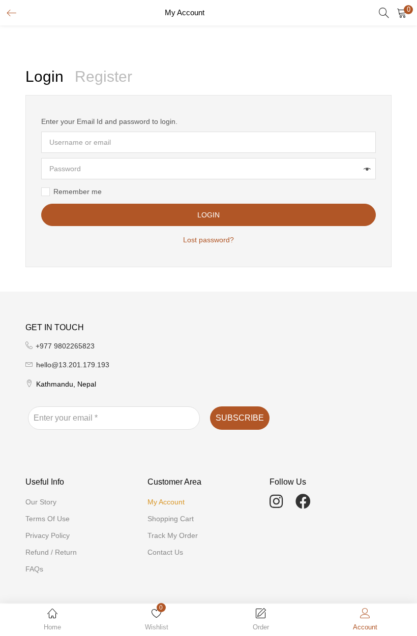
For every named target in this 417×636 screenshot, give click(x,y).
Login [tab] (44, 76)
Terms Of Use (47, 519)
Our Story (40, 502)
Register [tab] (103, 76)
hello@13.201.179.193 (72, 365)
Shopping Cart (170, 519)
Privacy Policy (47, 535)
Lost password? (208, 240)
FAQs (34, 569)
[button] (401, 12)
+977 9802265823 (65, 346)
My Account (166, 502)
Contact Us (165, 552)
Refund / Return (51, 552)
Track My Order (172, 535)
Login (208, 215)
